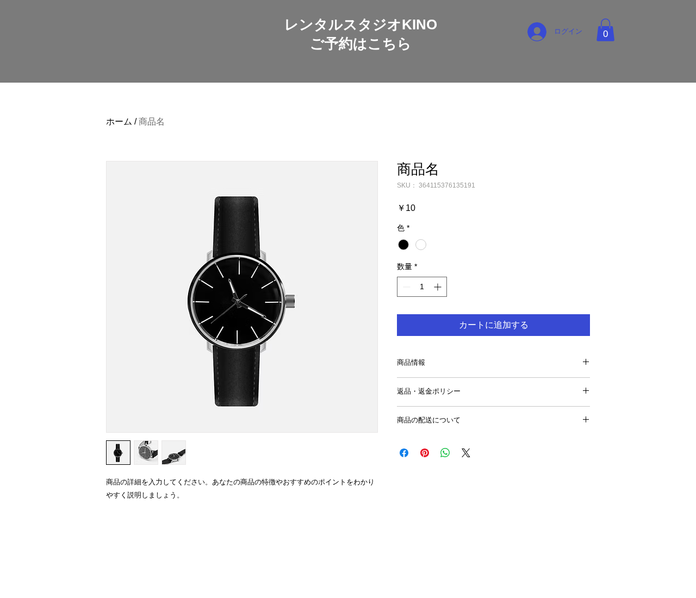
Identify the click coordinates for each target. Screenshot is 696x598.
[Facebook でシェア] (404, 452)
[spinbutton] (422, 286)
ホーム (119, 121)
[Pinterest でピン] (424, 452)
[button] (605, 29)
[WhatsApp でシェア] (445, 452)
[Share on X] (466, 452)
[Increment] (438, 286)
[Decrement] (405, 286)
